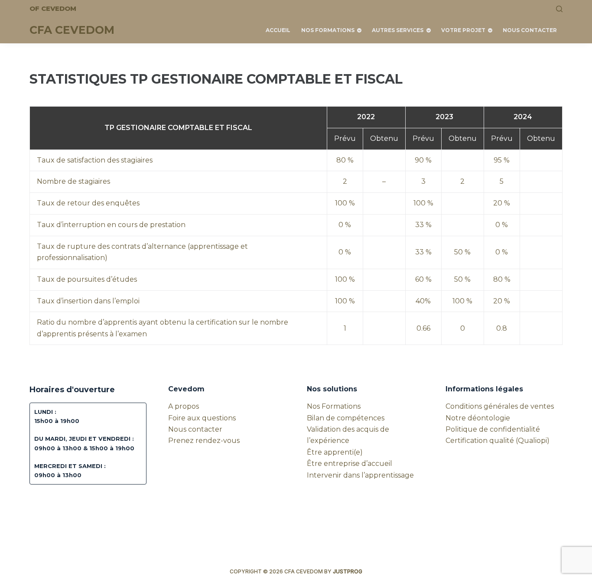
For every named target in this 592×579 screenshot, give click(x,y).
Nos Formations (334, 406)
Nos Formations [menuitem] (328, 30)
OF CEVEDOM (52, 8)
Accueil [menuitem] (278, 30)
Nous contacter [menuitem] (530, 30)
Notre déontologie (478, 418)
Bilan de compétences (345, 418)
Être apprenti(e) (335, 452)
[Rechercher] (559, 9)
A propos (183, 406)
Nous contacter (195, 429)
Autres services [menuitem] (397, 30)
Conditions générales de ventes (500, 406)
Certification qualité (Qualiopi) (498, 440)
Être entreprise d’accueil (349, 463)
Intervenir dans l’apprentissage (360, 475)
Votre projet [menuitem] (463, 30)
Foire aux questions (202, 418)
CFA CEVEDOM (71, 29)
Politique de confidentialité (493, 429)
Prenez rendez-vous (204, 440)
